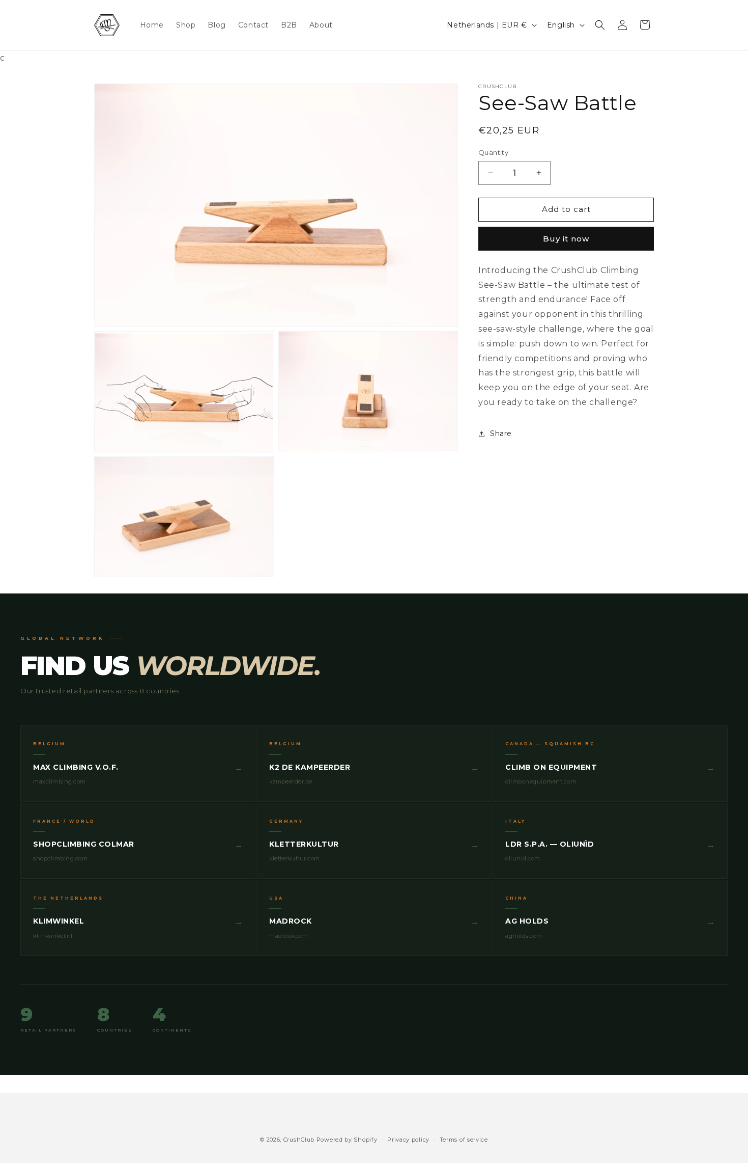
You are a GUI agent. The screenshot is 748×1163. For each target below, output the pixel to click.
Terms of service (464, 1139)
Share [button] (501, 433)
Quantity (493, 152)
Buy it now (566, 239)
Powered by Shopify (347, 1139)
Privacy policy (408, 1139)
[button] (600, 25)
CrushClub (298, 1139)
